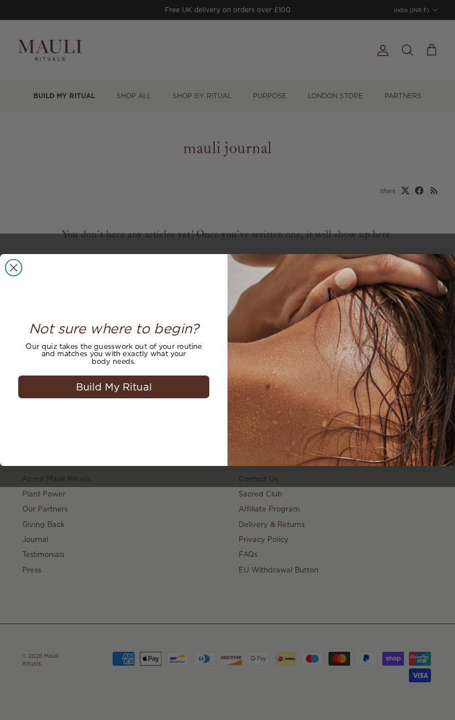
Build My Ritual (114, 386)
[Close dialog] (14, 268)
